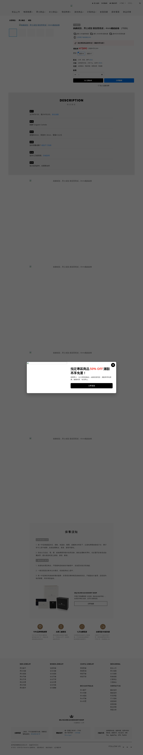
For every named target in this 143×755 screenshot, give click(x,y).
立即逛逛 (91, 386)
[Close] (113, 365)
